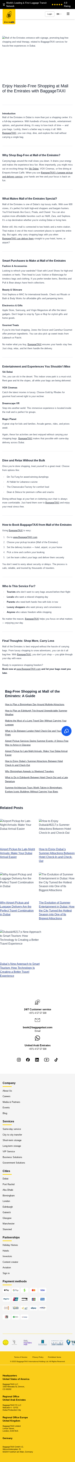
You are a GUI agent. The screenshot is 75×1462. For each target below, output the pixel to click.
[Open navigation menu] (68, 14)
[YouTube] (47, 1060)
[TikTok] (56, 1059)
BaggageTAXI (9, 133)
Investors (7, 1256)
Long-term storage (12, 1145)
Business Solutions (12, 1157)
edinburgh (8, 1206)
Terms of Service (21, 1357)
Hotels (6, 1250)
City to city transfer (12, 1134)
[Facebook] (27, 1059)
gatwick (7, 1212)
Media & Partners (11, 1102)
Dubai (5, 1178)
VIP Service (9, 1151)
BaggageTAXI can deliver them (18, 238)
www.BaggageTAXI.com (25, 537)
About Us (7, 1090)
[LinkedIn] (37, 1059)
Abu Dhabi (8, 1190)
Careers (6, 1096)
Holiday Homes (10, 1245)
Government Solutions (14, 1162)
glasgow (7, 1218)
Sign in (6, 1273)
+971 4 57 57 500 (37, 1013)
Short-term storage (12, 1140)
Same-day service (12, 1129)
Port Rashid (8, 1184)
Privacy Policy (37, 1357)
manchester (8, 1223)
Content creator (10, 1262)
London (6, 1201)
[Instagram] (18, 1059)
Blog (5, 1113)
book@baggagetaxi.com (37, 1027)
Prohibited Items (54, 1357)
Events (6, 1107)
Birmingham (9, 1195)
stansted (7, 1229)
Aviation (7, 1267)
